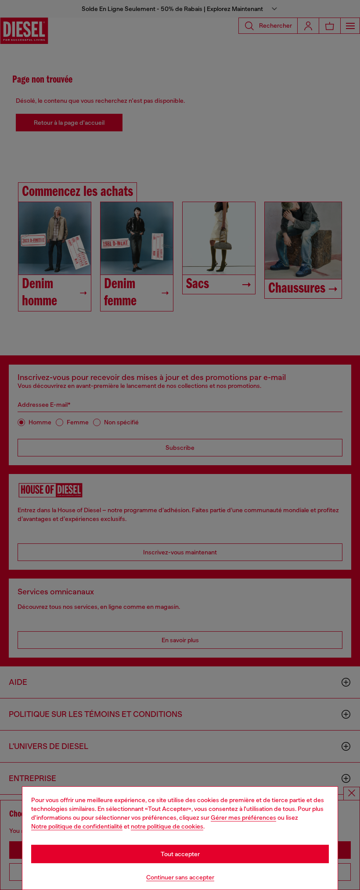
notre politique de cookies (167, 826)
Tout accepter (180, 853)
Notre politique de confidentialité (76, 826)
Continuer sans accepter (180, 877)
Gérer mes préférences (243, 817)
